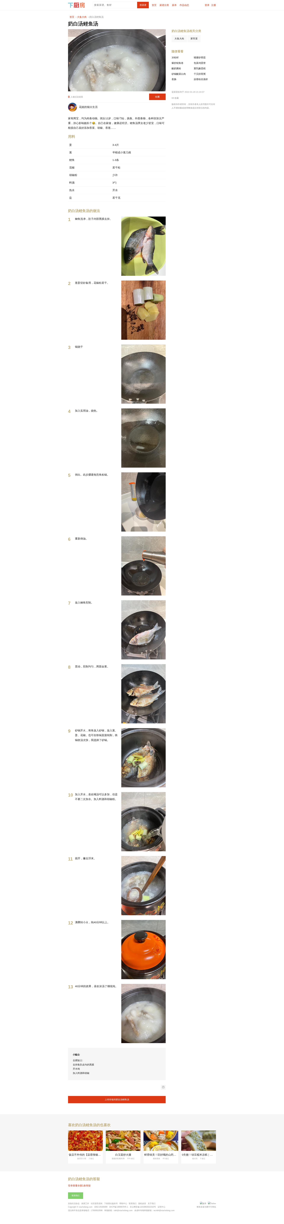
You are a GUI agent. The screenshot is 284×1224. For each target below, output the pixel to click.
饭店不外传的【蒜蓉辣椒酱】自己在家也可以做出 (98, 1154)
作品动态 (184, 5)
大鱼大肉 (179, 38)
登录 (207, 5)
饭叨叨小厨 (81, 1159)
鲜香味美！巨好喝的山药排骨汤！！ (165, 1154)
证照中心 (161, 1207)
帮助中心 (123, 1203)
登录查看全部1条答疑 (79, 1185)
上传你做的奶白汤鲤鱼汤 (117, 1099)
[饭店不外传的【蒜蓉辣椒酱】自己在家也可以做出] (85, 1140)
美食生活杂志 (74, 1203)
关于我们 (151, 1203)
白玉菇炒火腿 (123, 1154)
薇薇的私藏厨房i (118, 1159)
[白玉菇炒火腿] (123, 1140)
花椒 (72, 167)
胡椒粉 (73, 175)
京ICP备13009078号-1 (118, 1207)
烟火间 (194, 1159)
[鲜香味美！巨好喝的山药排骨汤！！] (160, 1140)
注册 (213, 5)
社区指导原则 (96, 1203)
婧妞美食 (156, 1159)
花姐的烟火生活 (88, 106)
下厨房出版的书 (111, 1203)
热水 (72, 190)
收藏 (157, 96)
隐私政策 (142, 1203)
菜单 (174, 5)
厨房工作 (85, 1203)
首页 (154, 5)
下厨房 (77, 5)
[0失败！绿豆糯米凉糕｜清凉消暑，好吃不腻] (198, 1140)
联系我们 (75, 1195)
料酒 (72, 182)
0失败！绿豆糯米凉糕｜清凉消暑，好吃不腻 (208, 1154)
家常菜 (194, 38)
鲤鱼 (72, 160)
